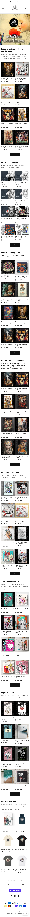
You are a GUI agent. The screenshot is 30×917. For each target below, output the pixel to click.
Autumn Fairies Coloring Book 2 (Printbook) (21, 147)
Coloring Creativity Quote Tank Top (22, 828)
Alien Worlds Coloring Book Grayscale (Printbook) (7, 322)
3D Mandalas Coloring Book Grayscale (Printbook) (21, 277)
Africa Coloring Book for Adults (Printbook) (21, 498)
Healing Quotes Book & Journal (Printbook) (22, 741)
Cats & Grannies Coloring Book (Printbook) (21, 457)
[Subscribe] (23, 884)
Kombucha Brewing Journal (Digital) (21, 763)
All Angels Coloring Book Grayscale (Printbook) (6, 79)
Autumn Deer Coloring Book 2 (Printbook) (7, 124)
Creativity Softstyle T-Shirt (7, 849)
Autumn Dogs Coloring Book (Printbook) (21, 124)
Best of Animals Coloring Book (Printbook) (21, 411)
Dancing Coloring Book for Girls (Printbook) (22, 609)
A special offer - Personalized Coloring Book (21, 299)
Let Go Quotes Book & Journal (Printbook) (7, 786)
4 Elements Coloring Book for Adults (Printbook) (7, 498)
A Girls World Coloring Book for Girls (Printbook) (7, 609)
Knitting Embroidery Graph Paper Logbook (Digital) (7, 763)
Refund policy (9, 911)
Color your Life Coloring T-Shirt (22, 849)
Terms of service (24, 911)
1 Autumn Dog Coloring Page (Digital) (21, 183)
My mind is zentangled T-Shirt (7, 869)
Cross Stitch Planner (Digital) (21, 717)
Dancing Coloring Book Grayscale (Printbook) (6, 632)
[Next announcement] (27, 2)
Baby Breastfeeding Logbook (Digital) (7, 718)
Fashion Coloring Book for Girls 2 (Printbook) (8, 677)
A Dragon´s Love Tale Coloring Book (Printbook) (7, 299)
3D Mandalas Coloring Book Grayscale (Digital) (7, 237)
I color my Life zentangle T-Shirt (21, 870)
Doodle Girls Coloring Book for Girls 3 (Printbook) (7, 654)
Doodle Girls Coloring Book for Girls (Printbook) (21, 632)
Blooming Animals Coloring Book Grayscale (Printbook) (7, 434)
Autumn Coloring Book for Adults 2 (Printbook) (6, 101)
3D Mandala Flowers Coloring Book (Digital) (21, 219)
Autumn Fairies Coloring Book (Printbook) (7, 147)
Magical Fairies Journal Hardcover (6, 828)
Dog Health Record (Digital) (7, 740)
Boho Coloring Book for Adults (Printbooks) (7, 543)
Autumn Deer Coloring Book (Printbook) (21, 101)
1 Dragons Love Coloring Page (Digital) (7, 201)
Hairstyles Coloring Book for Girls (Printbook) (21, 677)
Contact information (19, 913)
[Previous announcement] (3, 2)
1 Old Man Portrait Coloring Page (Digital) (7, 219)
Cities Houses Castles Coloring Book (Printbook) (21, 566)
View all (15, 154)
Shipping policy (10, 913)
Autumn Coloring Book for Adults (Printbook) (20, 79)
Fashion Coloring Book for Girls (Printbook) (22, 654)
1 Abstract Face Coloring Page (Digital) (7, 183)
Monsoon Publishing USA (14, 909)
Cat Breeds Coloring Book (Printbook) (20, 434)
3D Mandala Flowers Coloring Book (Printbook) (7, 276)
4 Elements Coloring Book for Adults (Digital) (21, 237)
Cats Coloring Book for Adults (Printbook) (7, 566)
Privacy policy (17, 911)
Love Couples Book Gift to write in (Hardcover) (20, 786)
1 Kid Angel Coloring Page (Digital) (20, 201)
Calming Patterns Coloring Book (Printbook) (21, 543)
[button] (3, 8)
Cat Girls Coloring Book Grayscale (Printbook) (6, 457)
